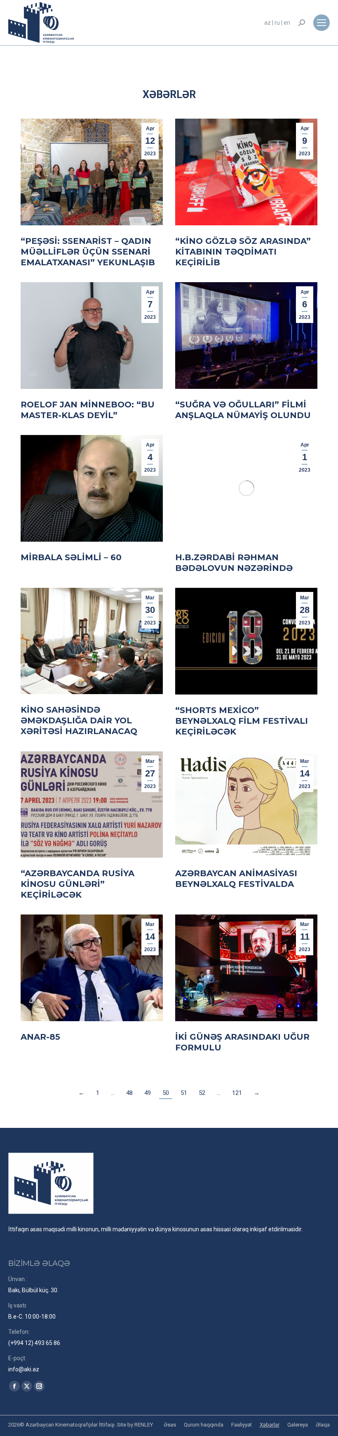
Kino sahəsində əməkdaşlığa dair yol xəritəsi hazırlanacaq (79, 720)
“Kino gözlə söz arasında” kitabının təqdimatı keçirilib (243, 251)
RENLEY (143, 1425)
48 (129, 1093)
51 (184, 1093)
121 (237, 1093)
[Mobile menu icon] (321, 22)
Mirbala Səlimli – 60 (71, 557)
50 (165, 1093)
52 (202, 1093)
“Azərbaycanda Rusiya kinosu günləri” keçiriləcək (77, 884)
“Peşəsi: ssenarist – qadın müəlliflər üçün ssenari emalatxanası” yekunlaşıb (88, 251)
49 (147, 1093)
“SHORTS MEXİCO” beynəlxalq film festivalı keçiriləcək (241, 721)
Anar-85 (40, 1037)
